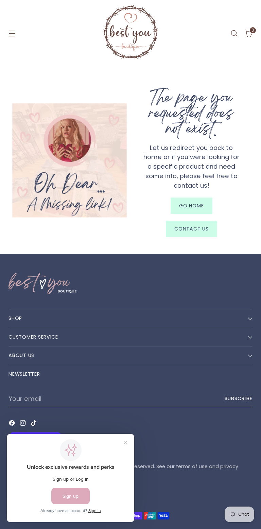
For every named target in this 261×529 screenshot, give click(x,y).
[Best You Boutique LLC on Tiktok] (34, 424)
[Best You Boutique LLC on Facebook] (12, 424)
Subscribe (239, 398)
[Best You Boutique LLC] (130, 33)
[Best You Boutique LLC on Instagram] (23, 424)
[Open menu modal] (12, 33)
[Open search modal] (234, 33)
